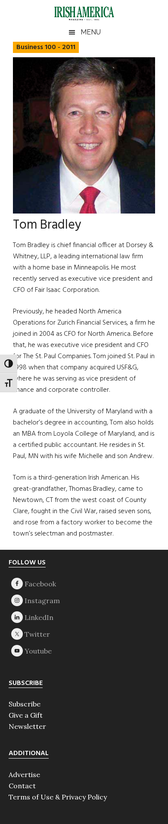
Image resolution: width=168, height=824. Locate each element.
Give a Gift (26, 715)
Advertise (24, 774)
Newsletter (27, 726)
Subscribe (24, 704)
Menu (91, 32)
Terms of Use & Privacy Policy (58, 797)
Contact (22, 785)
